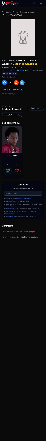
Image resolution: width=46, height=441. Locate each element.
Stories (15, 12)
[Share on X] (10, 82)
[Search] (34, 3)
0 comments (19, 67)
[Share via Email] (22, 82)
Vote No (17, 171)
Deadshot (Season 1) (28, 12)
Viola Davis (12, 155)
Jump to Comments (12, 115)
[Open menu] (41, 3)
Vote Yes (8, 171)
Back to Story (36, 108)
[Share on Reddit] (16, 82)
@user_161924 (20, 70)
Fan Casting (6, 12)
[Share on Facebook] (4, 82)
